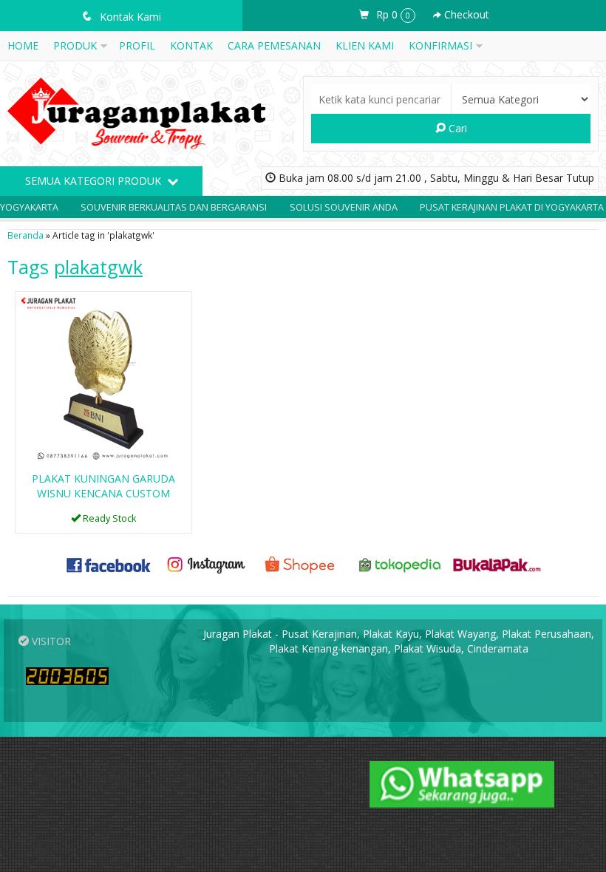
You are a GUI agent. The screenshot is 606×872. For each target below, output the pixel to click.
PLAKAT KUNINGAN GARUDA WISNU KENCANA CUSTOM (103, 485)
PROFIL (137, 45)
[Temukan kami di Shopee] (303, 563)
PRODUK (75, 45)
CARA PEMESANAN (274, 45)
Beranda (25, 235)
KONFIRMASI (440, 45)
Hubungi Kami (108, 521)
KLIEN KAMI (365, 45)
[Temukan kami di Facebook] (109, 563)
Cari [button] (456, 128)
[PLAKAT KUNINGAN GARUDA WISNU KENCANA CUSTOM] (103, 379)
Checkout (465, 14)
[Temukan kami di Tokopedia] (400, 563)
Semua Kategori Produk (94, 181)
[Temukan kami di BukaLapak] (497, 563)
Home (22, 45)
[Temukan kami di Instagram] (206, 563)
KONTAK (191, 45)
